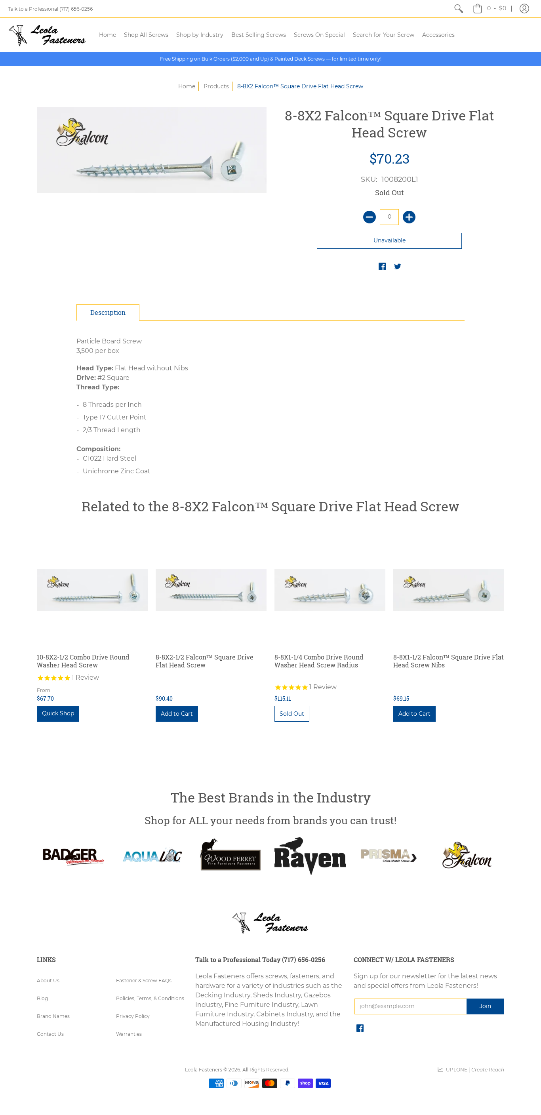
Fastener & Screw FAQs (143, 980)
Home (186, 86)
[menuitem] (458, 8)
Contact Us (50, 1034)
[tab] (107, 312)
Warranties (129, 1034)
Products (216, 86)
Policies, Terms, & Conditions (150, 998)
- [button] (496, 8)
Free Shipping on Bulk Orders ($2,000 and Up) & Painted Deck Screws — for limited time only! (270, 59)
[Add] (409, 217)
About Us (48, 980)
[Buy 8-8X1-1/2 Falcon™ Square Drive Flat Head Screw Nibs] (448, 589)
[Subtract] (369, 217)
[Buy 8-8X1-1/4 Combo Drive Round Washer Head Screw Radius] (329, 589)
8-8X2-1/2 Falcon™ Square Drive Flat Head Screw (204, 661)
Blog (42, 998)
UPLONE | (474, 1070)
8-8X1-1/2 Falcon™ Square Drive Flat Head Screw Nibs (448, 661)
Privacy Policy (133, 1016)
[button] (524, 8)
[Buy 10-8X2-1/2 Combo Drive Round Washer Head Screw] (92, 589)
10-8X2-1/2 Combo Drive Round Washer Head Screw (83, 661)
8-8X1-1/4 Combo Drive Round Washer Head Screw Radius (319, 661)
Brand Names (53, 1016)
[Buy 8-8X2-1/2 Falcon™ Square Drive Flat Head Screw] (211, 589)
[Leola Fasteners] (47, 35)
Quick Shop (58, 713)
